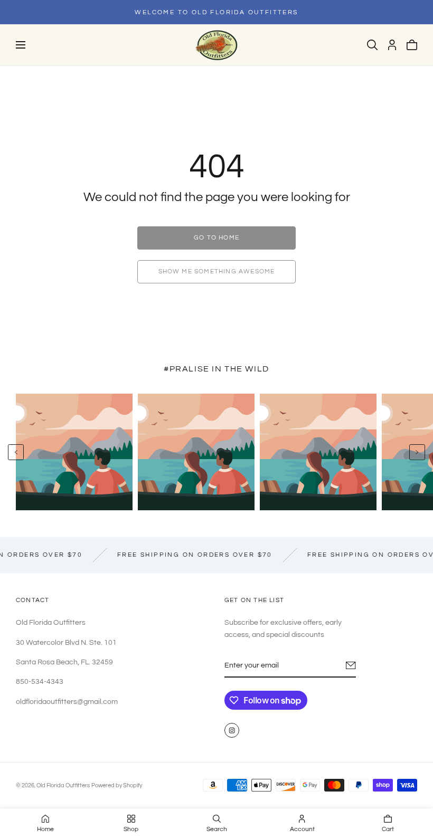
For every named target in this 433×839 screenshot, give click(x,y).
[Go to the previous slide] (16, 452)
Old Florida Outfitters (63, 785)
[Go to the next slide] (417, 452)
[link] (216, 238)
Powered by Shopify (116, 785)
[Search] (372, 45)
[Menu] (20, 45)
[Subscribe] (351, 665)
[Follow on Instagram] (231, 730)
